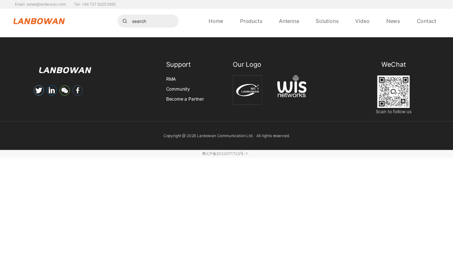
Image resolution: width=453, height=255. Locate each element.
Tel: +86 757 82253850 (95, 4)
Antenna (289, 21)
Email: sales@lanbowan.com (40, 4)
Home (216, 21)
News (393, 21)
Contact (427, 21)
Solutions (327, 21)
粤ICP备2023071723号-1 (225, 153)
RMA (171, 79)
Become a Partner (185, 99)
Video (362, 21)
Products (251, 21)
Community (178, 89)
